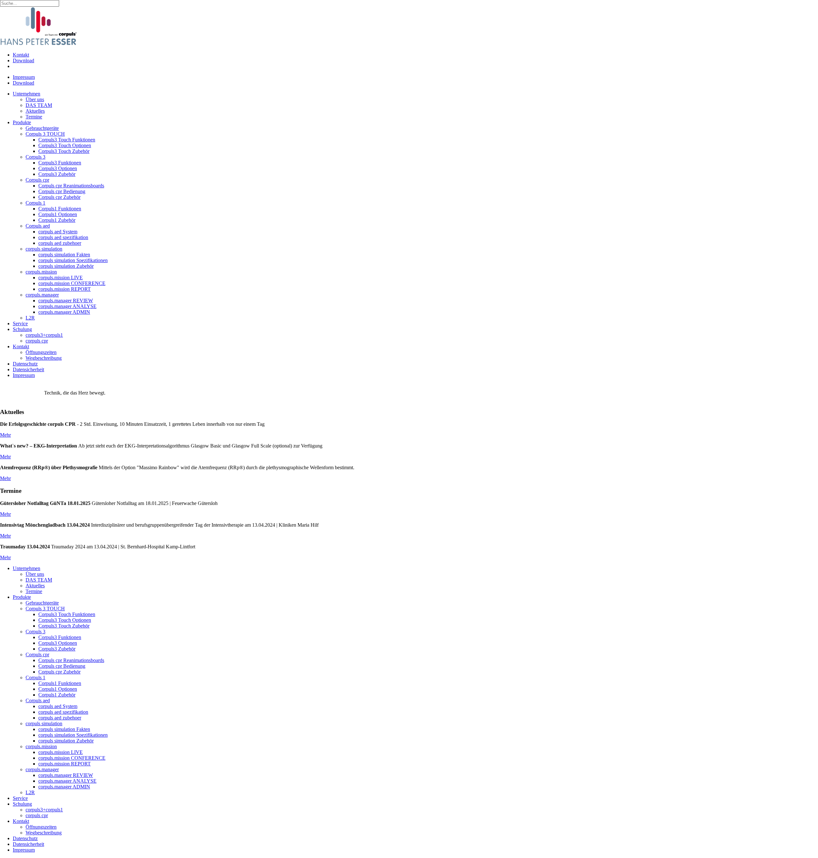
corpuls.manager (42, 294)
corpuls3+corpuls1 (44, 335)
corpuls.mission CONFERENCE (71, 283)
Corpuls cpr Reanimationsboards (71, 185)
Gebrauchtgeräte (42, 128)
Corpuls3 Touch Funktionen (66, 139)
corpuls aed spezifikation (63, 237)
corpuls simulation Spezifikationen (73, 260)
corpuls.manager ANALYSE (67, 306)
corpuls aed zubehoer (59, 243)
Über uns (35, 99)
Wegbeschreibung (44, 358)
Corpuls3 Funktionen (59, 162)
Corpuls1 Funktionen (59, 208)
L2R (30, 317)
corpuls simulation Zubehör (66, 266)
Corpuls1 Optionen (57, 214)
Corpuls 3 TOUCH (45, 134)
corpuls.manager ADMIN (64, 312)
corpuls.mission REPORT (64, 289)
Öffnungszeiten (41, 352)
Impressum (24, 77)
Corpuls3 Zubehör (56, 174)
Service (20, 323)
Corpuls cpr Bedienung (61, 191)
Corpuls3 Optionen (57, 168)
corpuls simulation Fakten (64, 254)
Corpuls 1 (35, 203)
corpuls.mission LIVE (60, 277)
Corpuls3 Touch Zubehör (63, 151)
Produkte (22, 122)
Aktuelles (35, 111)
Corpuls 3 (35, 157)
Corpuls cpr (37, 180)
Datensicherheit (28, 369)
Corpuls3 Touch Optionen (64, 145)
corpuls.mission (41, 272)
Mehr (5, 435)
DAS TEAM (39, 105)
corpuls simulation (44, 249)
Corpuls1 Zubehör (56, 220)
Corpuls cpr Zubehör (59, 197)
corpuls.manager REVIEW (65, 300)
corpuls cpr (37, 340)
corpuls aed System (57, 231)
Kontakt (21, 54)
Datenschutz (25, 363)
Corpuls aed (38, 226)
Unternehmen (26, 93)
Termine (34, 116)
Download (23, 60)
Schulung (22, 329)
